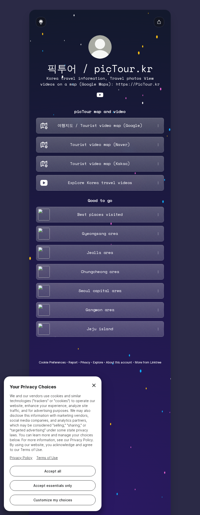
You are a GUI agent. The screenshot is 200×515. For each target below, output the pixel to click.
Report (73, 362)
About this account (119, 362)
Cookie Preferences (52, 362)
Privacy (85, 362)
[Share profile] (159, 22)
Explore (98, 362)
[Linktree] (41, 22)
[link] (100, 95)
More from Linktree (148, 362)
